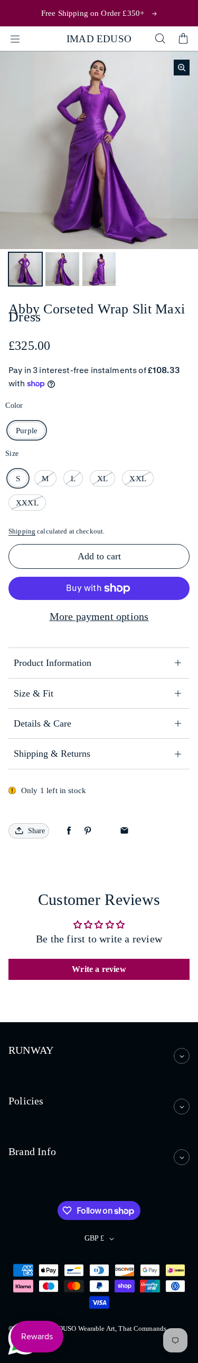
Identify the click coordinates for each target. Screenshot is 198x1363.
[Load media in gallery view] (25, 269)
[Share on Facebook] (69, 830)
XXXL (27, 502)
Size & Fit (33, 693)
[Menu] (14, 39)
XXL (137, 478)
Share (36, 831)
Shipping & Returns (52, 753)
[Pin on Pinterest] (87, 830)
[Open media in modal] (182, 67)
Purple (26, 430)
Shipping (21, 531)
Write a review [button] (99, 969)
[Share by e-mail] (124, 830)
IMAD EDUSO (99, 39)
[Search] (160, 39)
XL (102, 478)
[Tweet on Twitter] (105, 830)
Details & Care (42, 723)
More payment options (99, 616)
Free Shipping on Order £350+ (92, 12)
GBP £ (94, 1238)
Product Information (52, 662)
